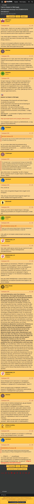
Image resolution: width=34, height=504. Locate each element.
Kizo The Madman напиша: (8, 226)
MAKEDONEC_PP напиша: (8, 448)
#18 (32, 78)
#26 (32, 291)
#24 (32, 245)
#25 (32, 261)
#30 (32, 445)
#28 (32, 400)
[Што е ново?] (29, 1)
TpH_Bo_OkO (5, 13)
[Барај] (32, 1)
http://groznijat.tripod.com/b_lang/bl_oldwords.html (15, 118)
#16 (32, 25)
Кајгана (4, 495)
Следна (24, 16)
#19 (32, 133)
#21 (32, 185)
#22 (32, 207)
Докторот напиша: (6, 136)
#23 (32, 222)
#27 (32, 378)
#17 (32, 56)
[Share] (30, 26)
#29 (32, 431)
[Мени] (2, 1)
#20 (32, 159)
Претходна (11, 16)
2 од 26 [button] (18, 16)
